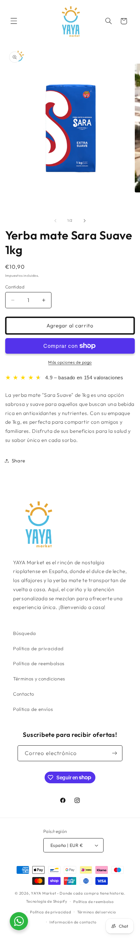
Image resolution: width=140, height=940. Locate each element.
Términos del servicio (96, 911)
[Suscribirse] (114, 753)
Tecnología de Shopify (46, 901)
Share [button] (18, 461)
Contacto (23, 694)
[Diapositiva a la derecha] (84, 221)
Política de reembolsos (38, 663)
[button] (13, 21)
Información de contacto (73, 922)
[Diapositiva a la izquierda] (55, 221)
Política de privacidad (38, 648)
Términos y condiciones (39, 679)
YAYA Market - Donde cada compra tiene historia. (78, 893)
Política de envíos (33, 709)
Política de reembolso (93, 901)
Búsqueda (24, 633)
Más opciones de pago (70, 362)
